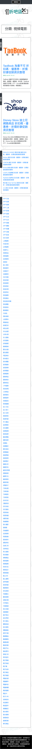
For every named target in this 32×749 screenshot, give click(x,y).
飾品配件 (6, 705)
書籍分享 (6, 464)
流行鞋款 (6, 509)
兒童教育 (6, 274)
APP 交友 (6, 198)
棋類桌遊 (6, 473)
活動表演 (6, 503)
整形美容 (6, 449)
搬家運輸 (6, 437)
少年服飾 (6, 385)
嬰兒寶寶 (6, 352)
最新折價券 (1, 45)
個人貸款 (6, 265)
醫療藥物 (6, 639)
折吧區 (4, 738)
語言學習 (6, 618)
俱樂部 (5, 262)
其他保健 (6, 280)
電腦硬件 (6, 681)
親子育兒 (6, 615)
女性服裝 (6, 340)
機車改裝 (6, 482)
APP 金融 (6, 232)
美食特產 (6, 585)
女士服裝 (6, 337)
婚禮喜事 (6, 346)
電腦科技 (6, 684)
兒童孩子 (6, 271)
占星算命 (6, 319)
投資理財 (6, 425)
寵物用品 (6, 376)
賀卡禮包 (6, 621)
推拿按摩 (6, 434)
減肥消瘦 (6, 518)
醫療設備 (6, 642)
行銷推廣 (6, 606)
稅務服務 (6, 564)
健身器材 (6, 268)
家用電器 (6, 370)
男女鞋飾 (6, 554)
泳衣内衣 (6, 500)
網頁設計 (6, 570)
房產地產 (6, 419)
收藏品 (5, 443)
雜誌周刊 (6, 651)
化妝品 (5, 313)
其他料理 (6, 289)
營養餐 (5, 527)
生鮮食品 (6, 548)
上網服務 (6, 241)
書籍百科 (6, 467)
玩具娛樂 (6, 533)
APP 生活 (6, 217)
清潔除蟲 (6, 515)
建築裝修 (6, 398)
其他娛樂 (6, 283)
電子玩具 (6, 669)
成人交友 (6, 407)
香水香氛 (6, 711)
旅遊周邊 (6, 455)
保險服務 (6, 256)
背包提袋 (6, 591)
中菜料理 (6, 244)
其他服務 (6, 295)
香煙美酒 (6, 717)
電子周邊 (6, 660)
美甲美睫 (6, 582)
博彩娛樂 (6, 316)
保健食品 (6, 253)
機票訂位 (6, 476)
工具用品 (6, 392)
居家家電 (6, 389)
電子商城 (6, 663)
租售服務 (6, 560)
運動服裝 (6, 630)
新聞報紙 (6, 452)
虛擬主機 (6, 600)
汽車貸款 (6, 497)
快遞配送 (6, 401)
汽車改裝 (6, 491)
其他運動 (6, 304)
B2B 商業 (6, 238)
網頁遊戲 (6, 573)
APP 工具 (6, 207)
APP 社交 (6, 220)
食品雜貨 (6, 702)
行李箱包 (6, 603)
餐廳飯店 (6, 708)
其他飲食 (6, 307)
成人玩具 (6, 413)
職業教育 (6, 588)
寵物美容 (6, 379)
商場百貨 (6, 325)
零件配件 (6, 657)
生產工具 (6, 545)
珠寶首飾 (6, 536)
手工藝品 (6, 422)
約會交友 (6, 567)
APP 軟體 (6, 229)
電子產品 (6, 672)
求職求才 (6, 485)
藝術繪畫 (6, 597)
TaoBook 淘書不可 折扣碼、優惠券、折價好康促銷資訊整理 (16, 69)
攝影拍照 (6, 440)
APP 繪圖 (6, 223)
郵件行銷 (6, 633)
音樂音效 (6, 699)
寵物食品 (6, 382)
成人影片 (6, 410)
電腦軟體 (6, 687)
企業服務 (6, 247)
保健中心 (6, 250)
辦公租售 (6, 627)
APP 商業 (6, 201)
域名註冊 (6, 328)
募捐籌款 (6, 310)
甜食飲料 (6, 539)
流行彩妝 (6, 506)
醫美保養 (6, 645)
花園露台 (6, 594)
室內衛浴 (6, 358)
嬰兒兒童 (1, 99)
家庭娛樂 (6, 367)
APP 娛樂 (6, 204)
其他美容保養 (7, 301)
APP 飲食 (6, 235)
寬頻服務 (6, 373)
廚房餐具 (6, 395)
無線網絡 (6, 521)
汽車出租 (6, 488)
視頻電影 (6, 612)
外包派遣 (6, 331)
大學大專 (6, 334)
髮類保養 (6, 720)
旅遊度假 (6, 458)
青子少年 (6, 696)
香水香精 (6, 714)
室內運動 (6, 361)
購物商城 (6, 624)
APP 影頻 (6, 210)
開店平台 (6, 648)
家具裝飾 (6, 364)
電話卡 (5, 693)
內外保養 (6, 277)
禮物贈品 (6, 557)
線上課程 (6, 579)
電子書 (5, 666)
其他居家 (6, 286)
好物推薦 (6, 343)
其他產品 (6, 298)
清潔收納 (6, 512)
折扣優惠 (6, 428)
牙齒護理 (6, 530)
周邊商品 (6, 322)
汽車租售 (6, 494)
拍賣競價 (6, 431)
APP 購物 (6, 226)
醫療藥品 (6, 636)
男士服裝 (6, 551)
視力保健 (6, 609)
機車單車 (6, 479)
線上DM (5, 576)
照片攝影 (6, 524)
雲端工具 (6, 654)
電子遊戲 (6, 675)
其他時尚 (6, 292)
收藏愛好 (6, 446)
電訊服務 (6, 690)
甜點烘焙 (6, 542)
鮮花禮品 (6, 723)
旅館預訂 (6, 461)
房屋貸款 (6, 416)
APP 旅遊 (6, 213)
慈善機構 (6, 404)
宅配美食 (6, 355)
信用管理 (6, 259)
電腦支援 (6, 678)
